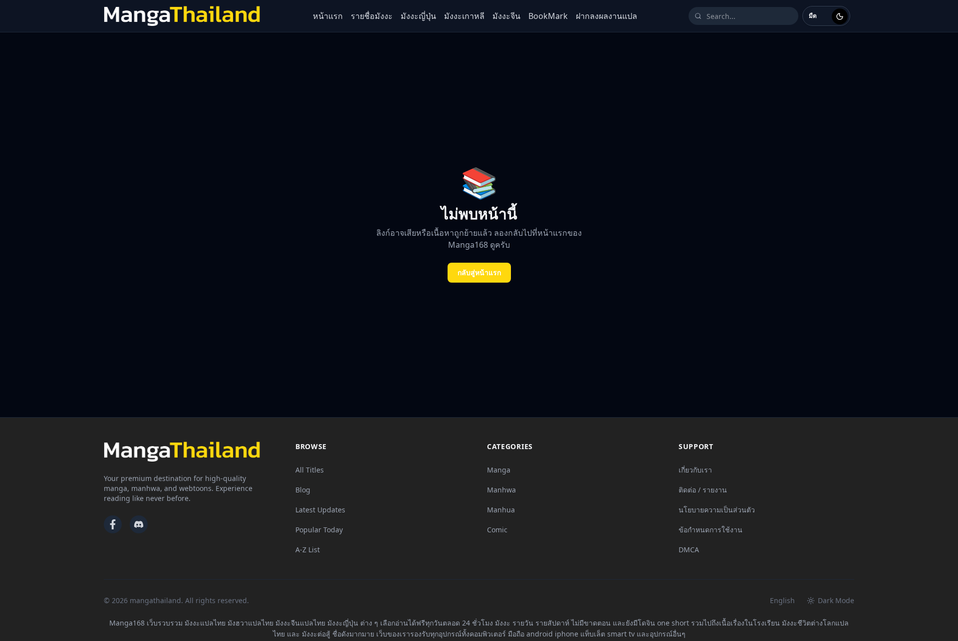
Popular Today (319, 529)
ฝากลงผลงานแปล (606, 15)
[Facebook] (113, 524)
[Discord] (139, 524)
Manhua (501, 509)
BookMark (548, 15)
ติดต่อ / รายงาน (703, 489)
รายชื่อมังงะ (372, 15)
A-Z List (307, 549)
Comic (497, 529)
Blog (302, 489)
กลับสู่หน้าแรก (479, 272)
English (782, 600)
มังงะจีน (506, 15)
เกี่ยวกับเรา (695, 470)
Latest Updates (320, 509)
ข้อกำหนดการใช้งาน (710, 529)
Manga (498, 470)
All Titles (309, 470)
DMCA (689, 549)
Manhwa (501, 489)
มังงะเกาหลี (464, 15)
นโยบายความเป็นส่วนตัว (717, 509)
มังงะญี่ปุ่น (418, 15)
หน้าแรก (328, 15)
